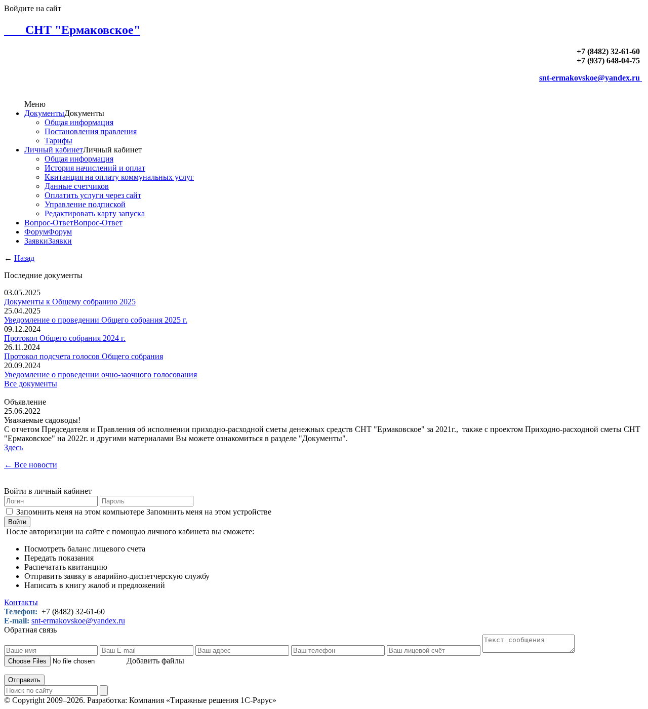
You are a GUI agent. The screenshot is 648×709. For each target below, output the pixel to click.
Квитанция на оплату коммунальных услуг (119, 177)
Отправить (24, 680)
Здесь (13, 447)
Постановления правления (91, 131)
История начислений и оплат (95, 168)
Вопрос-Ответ (48, 222)
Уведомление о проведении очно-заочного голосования (100, 374)
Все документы (30, 383)
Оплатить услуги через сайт (93, 195)
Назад (24, 258)
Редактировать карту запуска (95, 213)
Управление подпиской (85, 204)
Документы (44, 113)
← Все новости (30, 464)
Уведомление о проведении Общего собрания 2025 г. (95, 320)
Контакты (21, 602)
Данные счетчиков (77, 186)
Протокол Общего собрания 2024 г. (65, 338)
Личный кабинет (53, 149)
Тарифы (58, 140)
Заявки (36, 241)
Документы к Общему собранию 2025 (70, 301)
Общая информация (79, 122)
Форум (36, 231)
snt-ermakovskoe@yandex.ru (590, 77)
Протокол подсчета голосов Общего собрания (83, 356)
